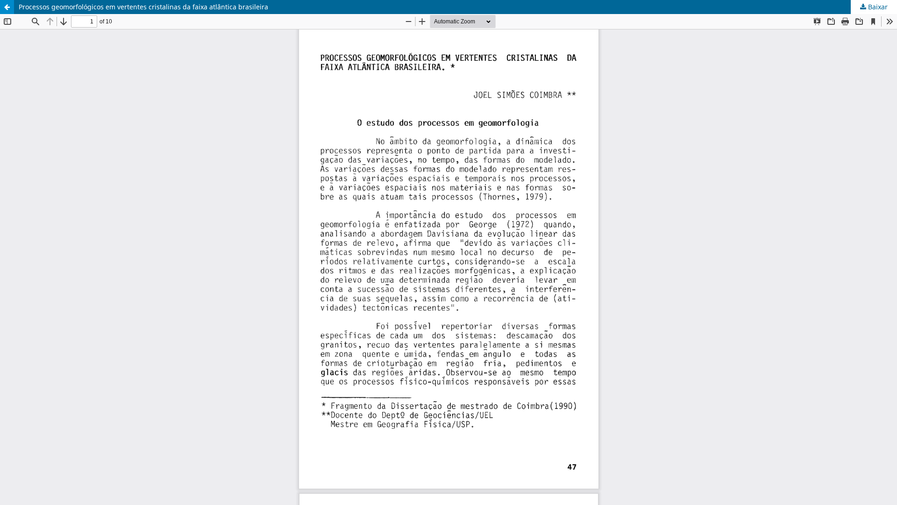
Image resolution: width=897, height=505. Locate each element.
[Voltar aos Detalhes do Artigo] (7, 7)
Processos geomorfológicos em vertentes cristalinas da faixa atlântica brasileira (143, 6)
